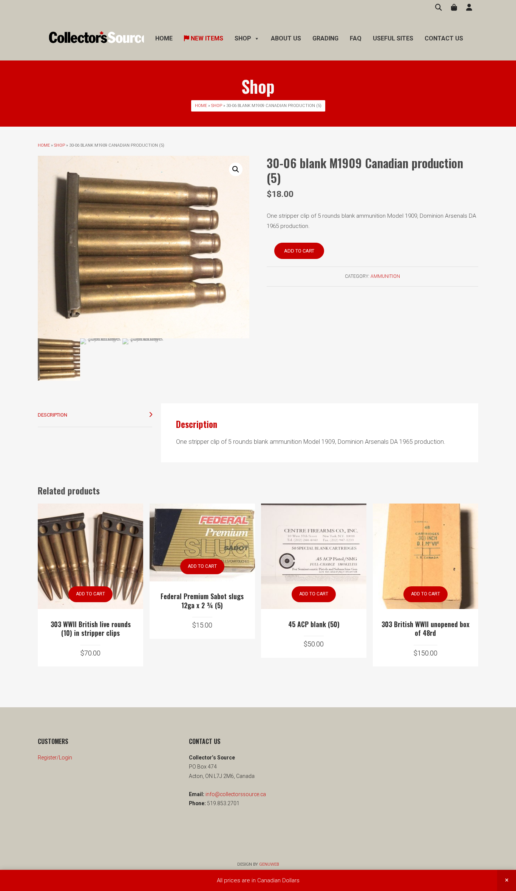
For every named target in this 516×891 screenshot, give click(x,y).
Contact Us (444, 38)
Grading (325, 38)
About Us (286, 38)
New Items (206, 38)
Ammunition (385, 276)
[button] (236, 169)
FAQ (356, 38)
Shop (216, 105)
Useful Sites (393, 38)
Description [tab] (52, 415)
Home (164, 38)
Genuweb (269, 864)
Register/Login (55, 758)
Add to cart (299, 251)
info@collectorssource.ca (235, 794)
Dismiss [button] (506, 880)
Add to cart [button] (90, 594)
